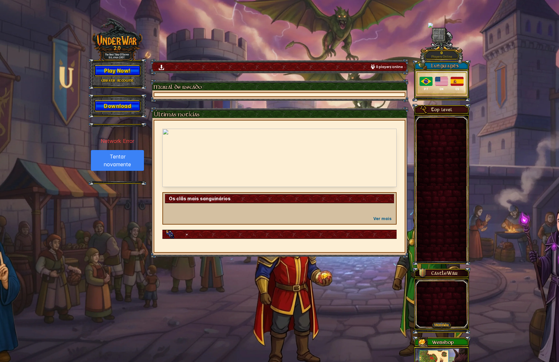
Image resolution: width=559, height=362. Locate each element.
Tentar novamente (117, 160)
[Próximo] (387, 157)
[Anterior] (171, 157)
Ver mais (382, 218)
